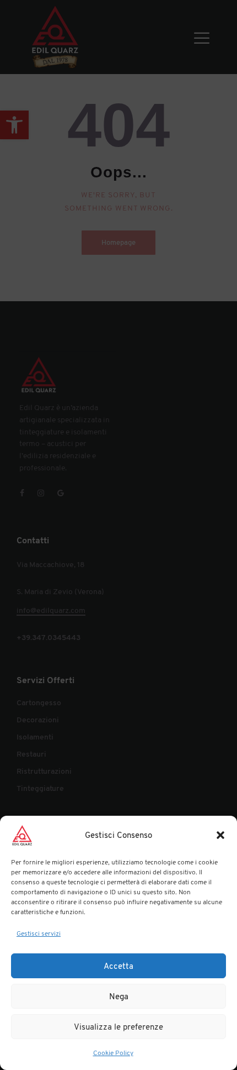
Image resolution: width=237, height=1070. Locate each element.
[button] (220, 835)
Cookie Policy (113, 1053)
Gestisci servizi (39, 933)
